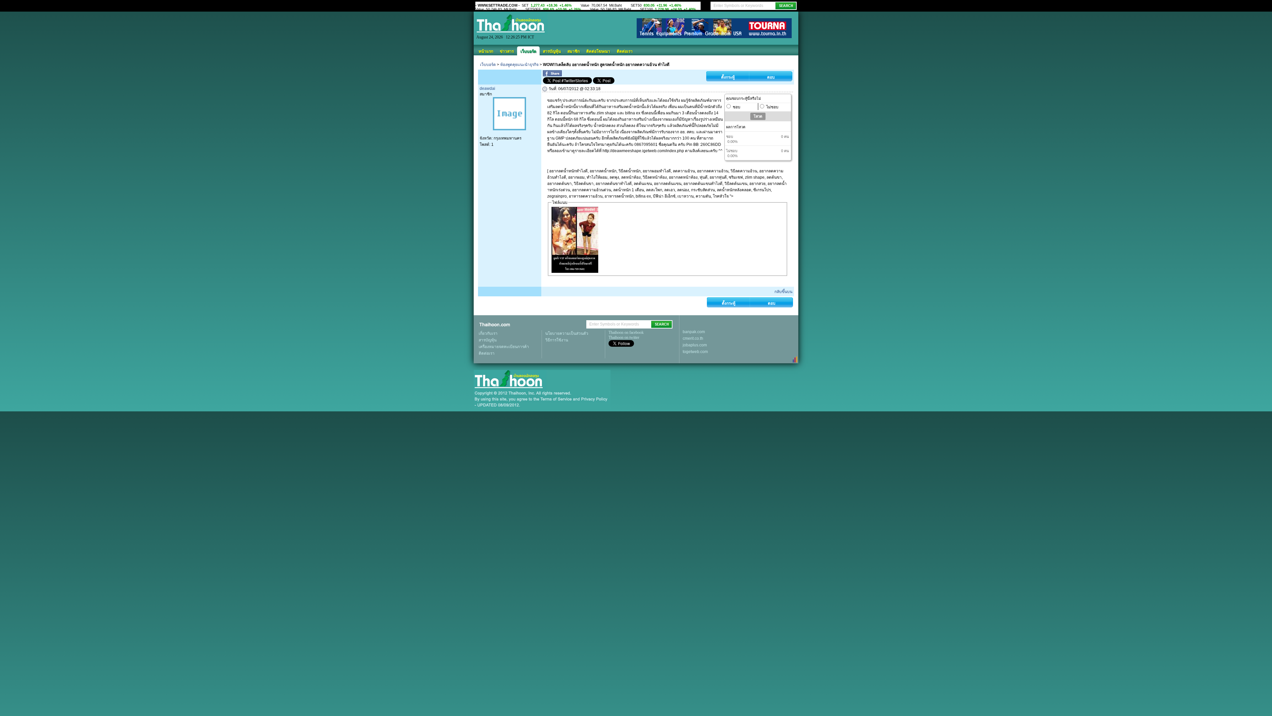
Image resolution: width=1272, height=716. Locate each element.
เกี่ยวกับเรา (488, 333)
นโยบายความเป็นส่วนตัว (566, 333)
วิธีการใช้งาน (556, 340)
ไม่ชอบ (772, 107)
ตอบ (771, 77)
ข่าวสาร (507, 51)
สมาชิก (573, 51)
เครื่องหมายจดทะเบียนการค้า (504, 346)
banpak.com (694, 331)
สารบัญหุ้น (552, 51)
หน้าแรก (486, 51)
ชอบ (736, 107)
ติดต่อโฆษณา (598, 51)
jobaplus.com (695, 345)
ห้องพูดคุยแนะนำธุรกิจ (519, 64)
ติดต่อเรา (625, 51)
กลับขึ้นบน (783, 291)
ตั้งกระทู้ (728, 77)
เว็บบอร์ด (528, 51)
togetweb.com (695, 351)
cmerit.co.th (693, 338)
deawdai (487, 88)
